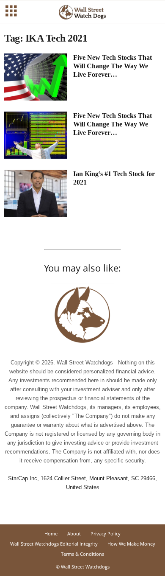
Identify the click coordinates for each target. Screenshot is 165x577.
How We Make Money (131, 544)
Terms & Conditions (82, 554)
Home (51, 533)
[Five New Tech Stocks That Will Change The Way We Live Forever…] (35, 77)
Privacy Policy (106, 533)
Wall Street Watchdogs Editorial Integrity (54, 544)
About (74, 533)
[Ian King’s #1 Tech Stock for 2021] (35, 193)
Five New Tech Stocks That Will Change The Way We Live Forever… (112, 66)
